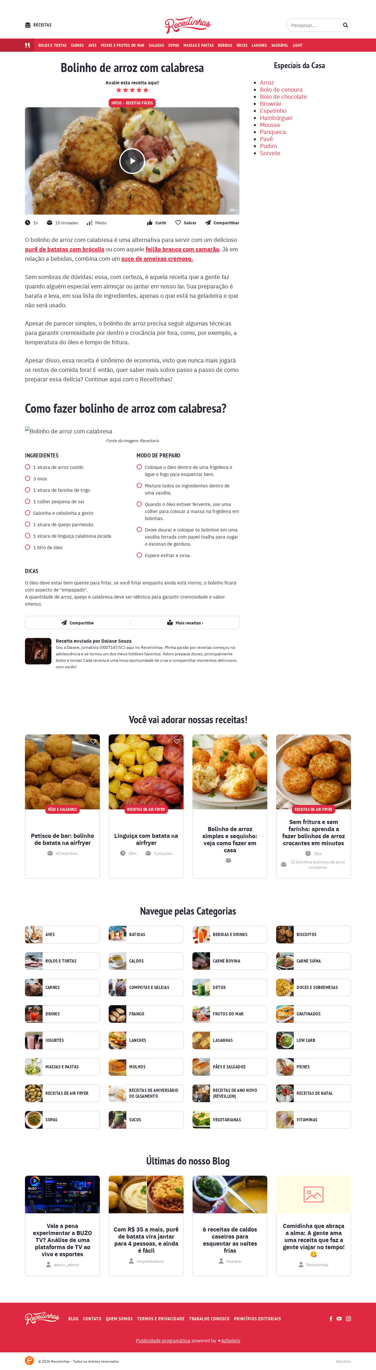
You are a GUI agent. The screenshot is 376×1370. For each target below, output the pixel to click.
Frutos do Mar (228, 1014)
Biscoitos (307, 935)
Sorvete (270, 153)
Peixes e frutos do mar (123, 45)
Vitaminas (307, 1120)
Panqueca (273, 132)
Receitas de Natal (315, 1093)
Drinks (53, 1014)
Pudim (268, 146)
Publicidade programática (163, 1340)
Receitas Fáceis (139, 103)
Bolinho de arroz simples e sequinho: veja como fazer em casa (229, 839)
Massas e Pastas (62, 1067)
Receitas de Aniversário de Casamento (154, 1093)
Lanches (259, 45)
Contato (92, 1319)
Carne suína (309, 961)
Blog (73, 1319)
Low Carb (306, 1040)
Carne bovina (226, 961)
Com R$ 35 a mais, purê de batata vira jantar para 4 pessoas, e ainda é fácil (146, 1240)
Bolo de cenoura (281, 89)
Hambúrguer (276, 117)
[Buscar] (345, 25)
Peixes (303, 1067)
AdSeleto (230, 1340)
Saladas (156, 45)
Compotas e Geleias (149, 987)
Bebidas (225, 45)
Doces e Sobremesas (317, 987)
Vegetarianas (227, 1120)
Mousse (270, 124)
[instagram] (348, 1318)
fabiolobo (343, 1361)
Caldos (136, 961)
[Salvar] (93, 741)
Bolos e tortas (52, 45)
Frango (136, 1014)
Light (298, 45)
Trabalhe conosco (209, 1319)
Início (117, 103)
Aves (92, 45)
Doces (242, 45)
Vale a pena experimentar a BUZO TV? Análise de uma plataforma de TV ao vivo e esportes (62, 1239)
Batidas (137, 935)
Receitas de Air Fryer (67, 1093)
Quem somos (119, 1319)
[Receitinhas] (188, 25)
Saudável (279, 45)
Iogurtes (55, 1040)
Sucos (135, 1120)
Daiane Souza (116, 640)
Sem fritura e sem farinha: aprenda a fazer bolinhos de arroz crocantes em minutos (313, 832)
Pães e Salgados (229, 1067)
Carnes (77, 45)
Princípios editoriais (257, 1319)
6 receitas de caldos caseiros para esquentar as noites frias (230, 1240)
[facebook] (331, 1318)
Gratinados (308, 1014)
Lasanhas (223, 1040)
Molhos (137, 1067)
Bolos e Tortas (61, 961)
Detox (219, 987)
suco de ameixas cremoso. (157, 258)
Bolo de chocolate (283, 96)
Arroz (267, 82)
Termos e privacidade (161, 1319)
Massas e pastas (199, 45)
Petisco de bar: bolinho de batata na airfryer (62, 839)
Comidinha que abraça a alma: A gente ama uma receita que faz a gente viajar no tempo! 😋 (314, 1239)
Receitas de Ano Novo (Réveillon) (235, 1093)
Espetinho (273, 110)
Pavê (266, 139)
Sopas (173, 45)
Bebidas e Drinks (230, 935)
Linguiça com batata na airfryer (146, 839)
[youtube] (339, 1318)
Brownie (270, 103)
